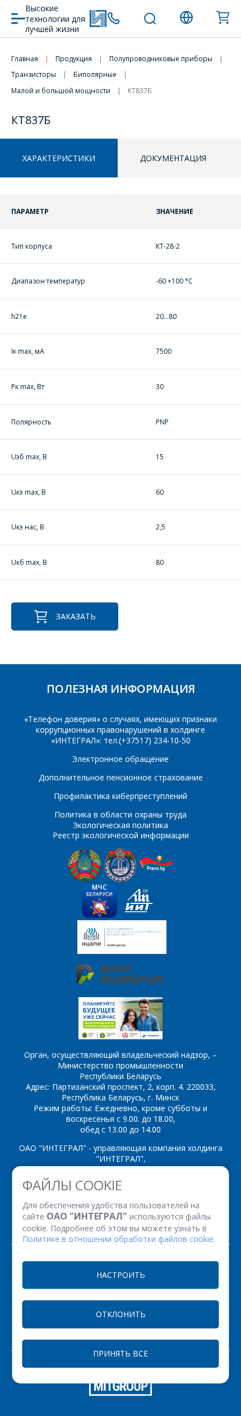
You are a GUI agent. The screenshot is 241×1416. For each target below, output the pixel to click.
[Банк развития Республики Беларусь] (120, 981)
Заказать (76, 616)
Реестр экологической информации (121, 835)
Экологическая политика (120, 825)
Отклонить (121, 1314)
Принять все (120, 1353)
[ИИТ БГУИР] (138, 915)
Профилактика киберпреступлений (120, 796)
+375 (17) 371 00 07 (113, 18)
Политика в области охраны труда (120, 814)
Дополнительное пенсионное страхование (121, 777)
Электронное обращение (120, 758)
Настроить (120, 1274)
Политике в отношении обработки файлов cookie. (118, 1239)
